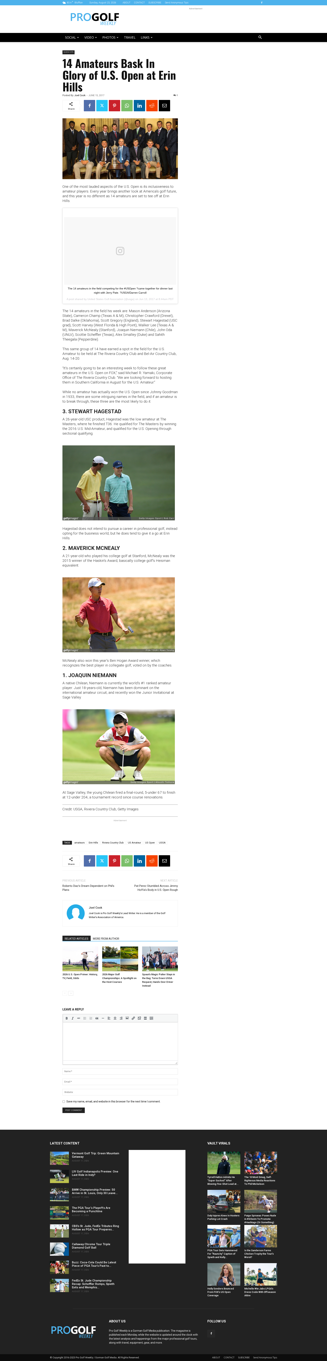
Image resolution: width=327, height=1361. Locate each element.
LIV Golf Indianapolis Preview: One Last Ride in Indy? (95, 1173)
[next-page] (71, 993)
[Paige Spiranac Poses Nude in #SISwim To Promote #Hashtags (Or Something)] (260, 1201)
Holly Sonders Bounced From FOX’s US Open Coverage (220, 1292)
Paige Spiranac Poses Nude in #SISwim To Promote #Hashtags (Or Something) (260, 1219)
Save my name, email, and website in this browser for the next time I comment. (113, 1101)
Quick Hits (68, 52)
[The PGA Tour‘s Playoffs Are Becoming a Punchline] (59, 1212)
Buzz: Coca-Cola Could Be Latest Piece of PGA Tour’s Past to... (94, 1264)
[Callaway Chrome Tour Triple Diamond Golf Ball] (59, 1249)
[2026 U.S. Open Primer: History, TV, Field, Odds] (80, 958)
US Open (150, 842)
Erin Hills (93, 842)
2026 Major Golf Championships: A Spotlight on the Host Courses (119, 978)
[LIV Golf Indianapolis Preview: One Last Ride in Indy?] (59, 1176)
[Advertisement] (196, 19)
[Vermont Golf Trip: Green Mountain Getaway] (59, 1158)
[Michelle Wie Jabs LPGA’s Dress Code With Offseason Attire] (260, 1274)
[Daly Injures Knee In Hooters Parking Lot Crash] (223, 1201)
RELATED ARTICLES (76, 938)
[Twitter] (102, 105)
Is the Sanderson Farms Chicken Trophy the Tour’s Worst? (259, 1254)
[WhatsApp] (127, 105)
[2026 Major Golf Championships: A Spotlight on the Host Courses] (120, 958)
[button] (260, 38)
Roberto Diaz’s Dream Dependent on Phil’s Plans (88, 888)
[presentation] (66, 1018)
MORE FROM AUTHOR (106, 938)
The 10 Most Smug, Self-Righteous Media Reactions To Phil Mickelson (259, 1180)
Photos (108, 37)
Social (70, 37)
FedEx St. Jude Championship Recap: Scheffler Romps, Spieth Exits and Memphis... (93, 1284)
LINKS (145, 37)
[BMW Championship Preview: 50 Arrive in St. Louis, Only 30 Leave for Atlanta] (59, 1194)
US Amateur (134, 842)
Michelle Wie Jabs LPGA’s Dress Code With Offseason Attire (260, 1292)
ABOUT (126, 2)
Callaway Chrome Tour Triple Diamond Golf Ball (91, 1246)
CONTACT (139, 2)
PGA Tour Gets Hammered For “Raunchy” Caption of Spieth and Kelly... (222, 1254)
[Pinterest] (114, 105)
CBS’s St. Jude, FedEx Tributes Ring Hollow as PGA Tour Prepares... (95, 1227)
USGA (162, 842)
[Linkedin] (139, 105)
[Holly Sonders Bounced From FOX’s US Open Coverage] (223, 1274)
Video (89, 37)
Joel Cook (80, 95)
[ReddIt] (152, 105)
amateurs (79, 842)
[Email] (164, 105)
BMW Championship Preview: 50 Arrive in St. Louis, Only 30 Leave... (95, 1191)
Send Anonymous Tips (176, 2)
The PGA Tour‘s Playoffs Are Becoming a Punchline (91, 1209)
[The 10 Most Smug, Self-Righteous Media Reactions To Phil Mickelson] (260, 1163)
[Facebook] (262, 2)
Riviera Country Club (113, 842)
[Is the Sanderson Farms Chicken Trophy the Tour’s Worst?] (260, 1236)
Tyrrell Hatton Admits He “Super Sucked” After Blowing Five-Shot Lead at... (223, 1180)
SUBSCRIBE (154, 2)
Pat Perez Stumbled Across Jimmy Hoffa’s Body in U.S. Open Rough (156, 888)
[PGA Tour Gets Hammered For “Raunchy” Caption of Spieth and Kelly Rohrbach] (223, 1236)
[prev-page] (64, 993)
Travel (129, 37)
